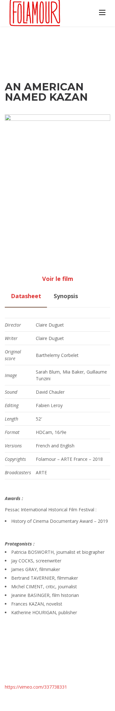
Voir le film (57, 278)
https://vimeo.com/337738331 (36, 687)
